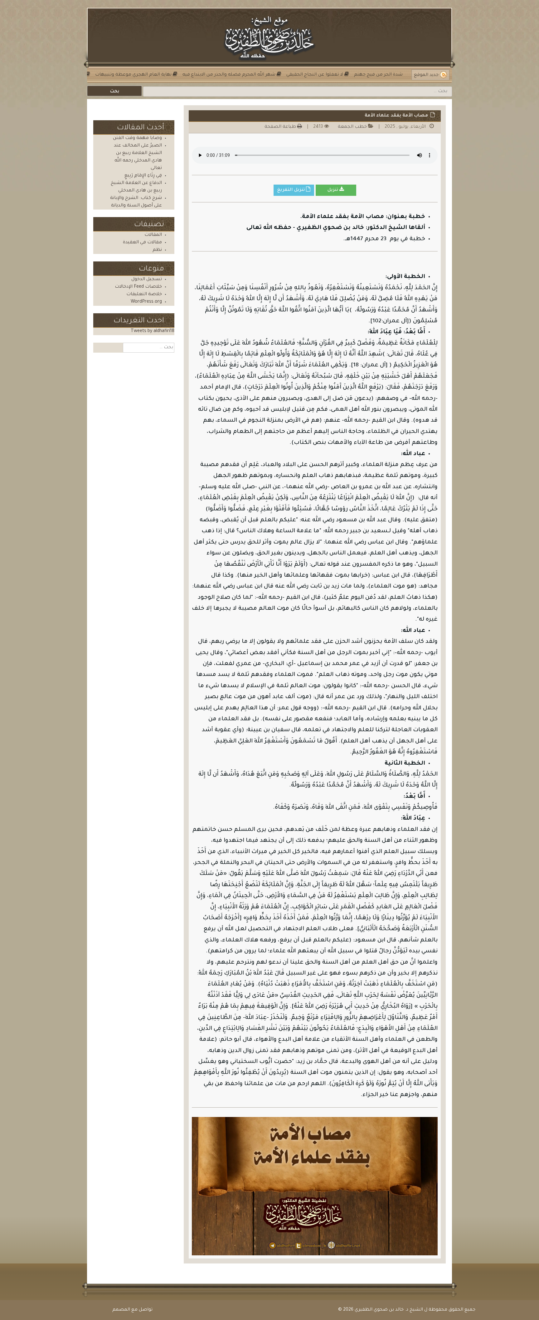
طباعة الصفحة (281, 127)
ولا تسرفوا (399, 74)
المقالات (153, 235)
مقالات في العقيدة (142, 242)
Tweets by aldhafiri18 (152, 331)
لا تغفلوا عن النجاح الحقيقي (290, 74)
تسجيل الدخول (146, 279)
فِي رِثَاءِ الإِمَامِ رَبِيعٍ (143, 175)
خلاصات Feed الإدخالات (138, 287)
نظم (157, 250)
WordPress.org (146, 302)
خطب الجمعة (352, 127)
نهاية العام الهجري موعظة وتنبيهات (109, 74)
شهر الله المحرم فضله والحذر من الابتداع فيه (204, 74)
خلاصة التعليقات (144, 294)
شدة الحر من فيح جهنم (354, 74)
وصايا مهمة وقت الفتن (137, 138)
